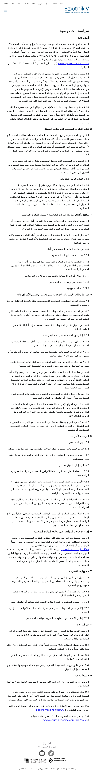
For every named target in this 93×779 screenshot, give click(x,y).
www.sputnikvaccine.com (73, 64)
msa (6, 3)
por (27, 3)
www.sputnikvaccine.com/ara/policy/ (65, 720)
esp (33, 3)
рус (62, 3)
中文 (48, 3)
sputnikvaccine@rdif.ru (75, 549)
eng (55, 3)
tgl (13, 3)
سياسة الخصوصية (23, 768)
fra (20, 3)
